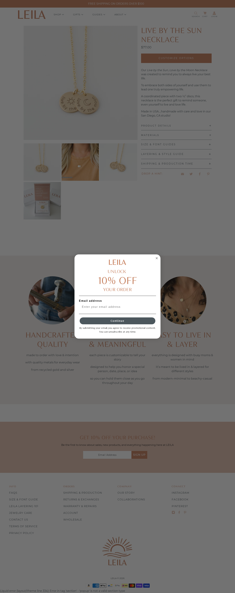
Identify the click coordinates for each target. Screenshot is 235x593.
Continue (117, 320)
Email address (90, 300)
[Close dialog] (157, 258)
